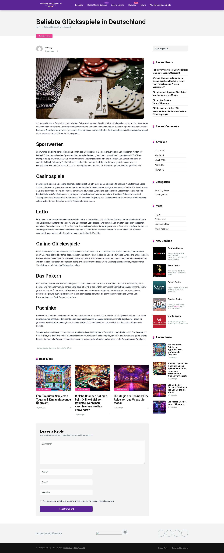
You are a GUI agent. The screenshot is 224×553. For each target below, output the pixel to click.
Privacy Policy (163, 548)
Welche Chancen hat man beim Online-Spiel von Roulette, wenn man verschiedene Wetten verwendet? (91, 403)
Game (59, 348)
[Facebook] (161, 533)
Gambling (52, 348)
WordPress (68, 548)
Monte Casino (174, 316)
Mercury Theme (79, 548)
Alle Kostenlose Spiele (160, 5)
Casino (45, 348)
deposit (177, 306)
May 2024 (159, 155)
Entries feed (160, 219)
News (143, 5)
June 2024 (159, 150)
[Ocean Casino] (159, 293)
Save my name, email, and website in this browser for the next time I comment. (78, 501)
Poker (64, 348)
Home (38, 27)
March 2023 (160, 160)
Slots (69, 348)
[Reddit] (184, 533)
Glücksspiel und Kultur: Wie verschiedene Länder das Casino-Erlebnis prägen (169, 111)
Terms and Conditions (180, 548)
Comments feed (162, 224)
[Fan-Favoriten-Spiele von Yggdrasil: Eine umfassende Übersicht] (53, 378)
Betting (39, 348)
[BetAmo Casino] (159, 259)
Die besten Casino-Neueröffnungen (162, 101)
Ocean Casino (174, 282)
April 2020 (159, 165)
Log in (157, 214)
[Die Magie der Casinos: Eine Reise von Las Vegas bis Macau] (131, 378)
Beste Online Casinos (97, 5)
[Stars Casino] (159, 276)
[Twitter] (169, 533)
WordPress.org (162, 229)
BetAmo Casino (175, 248)
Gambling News (44, 36)
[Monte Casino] (159, 327)
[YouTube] (177, 533)
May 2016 (159, 170)
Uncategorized (161, 194)
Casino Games (117, 5)
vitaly (49, 47)
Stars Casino (174, 265)
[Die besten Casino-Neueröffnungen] (159, 413)
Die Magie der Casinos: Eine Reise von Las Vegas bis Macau (131, 399)
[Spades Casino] (159, 310)
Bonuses (132, 5)
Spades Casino (175, 299)
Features (79, 5)
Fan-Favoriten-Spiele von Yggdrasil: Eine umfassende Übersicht (53, 399)
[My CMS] (50, 4)
